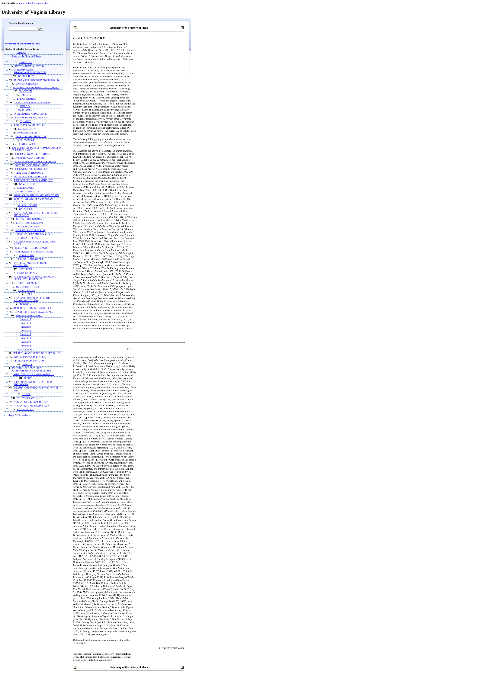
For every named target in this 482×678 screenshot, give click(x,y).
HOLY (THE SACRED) (28, 283)
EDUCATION (25, 91)
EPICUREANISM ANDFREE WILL (32, 118)
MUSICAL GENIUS (27, 205)
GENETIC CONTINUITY (27, 192)
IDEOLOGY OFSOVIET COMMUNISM (32, 308)
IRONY (28, 378)
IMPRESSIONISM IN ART (29, 315)
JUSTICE (26, 394)
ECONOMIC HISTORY (26, 84)
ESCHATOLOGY (26, 129)
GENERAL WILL (25, 188)
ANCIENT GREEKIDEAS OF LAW (31, 402)
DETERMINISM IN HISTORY (29, 66)
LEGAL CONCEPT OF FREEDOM (30, 176)
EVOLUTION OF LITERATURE (30, 136)
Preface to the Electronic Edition (26, 56)
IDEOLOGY (25, 304)
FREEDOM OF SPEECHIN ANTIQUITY (33, 180)
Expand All (24, 415)
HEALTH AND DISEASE (27, 238)
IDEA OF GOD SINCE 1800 (29, 223)
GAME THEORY (27, 184)
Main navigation (40, 3)
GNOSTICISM (26, 209)
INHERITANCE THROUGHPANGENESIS (33, 374)
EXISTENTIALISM (27, 144)
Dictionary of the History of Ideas (22, 43)
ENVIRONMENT (25, 110)
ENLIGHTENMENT (26, 99)
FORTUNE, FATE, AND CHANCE (31, 165)
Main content (25, 3)
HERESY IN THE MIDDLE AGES (31, 248)
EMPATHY (26, 95)
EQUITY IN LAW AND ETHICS (29, 125)
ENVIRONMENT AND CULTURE (30, 114)
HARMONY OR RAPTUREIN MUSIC (33, 234)
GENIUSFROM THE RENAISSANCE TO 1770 (36, 195)
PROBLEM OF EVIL (27, 133)
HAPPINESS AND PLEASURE (30, 230)
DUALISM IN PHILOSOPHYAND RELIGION (36, 80)
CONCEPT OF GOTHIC (28, 227)
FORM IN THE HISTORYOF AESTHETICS (35, 161)
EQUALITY (25, 121)
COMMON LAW (25, 409)
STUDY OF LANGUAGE (29, 398)
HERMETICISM (26, 255)
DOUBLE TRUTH (26, 76)
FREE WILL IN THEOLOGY (29, 173)
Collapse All (12, 415)
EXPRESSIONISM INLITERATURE (32, 154)
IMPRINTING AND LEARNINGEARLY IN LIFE (36, 353)
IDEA (29, 294)
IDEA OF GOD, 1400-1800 (29, 219)
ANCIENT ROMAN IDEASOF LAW (31, 406)
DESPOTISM (25, 62)
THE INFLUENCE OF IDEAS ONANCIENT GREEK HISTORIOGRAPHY (35, 278)
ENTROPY (25, 106)
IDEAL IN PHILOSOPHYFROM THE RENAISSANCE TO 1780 (32, 299)
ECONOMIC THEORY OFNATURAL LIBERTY (36, 87)
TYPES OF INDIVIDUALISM (29, 361)
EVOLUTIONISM (25, 140)
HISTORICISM (26, 269)
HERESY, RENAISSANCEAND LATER (34, 252)
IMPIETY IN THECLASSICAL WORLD (34, 312)
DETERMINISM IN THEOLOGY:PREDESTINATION (30, 71)
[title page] (21, 52)
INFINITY (27, 364)
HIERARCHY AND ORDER (29, 259)
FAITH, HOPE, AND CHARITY (30, 158)
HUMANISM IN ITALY (27, 287)
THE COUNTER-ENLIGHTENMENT (32, 102)
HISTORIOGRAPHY (27, 273)
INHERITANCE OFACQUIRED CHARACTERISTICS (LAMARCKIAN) (31, 369)
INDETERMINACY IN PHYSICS (30, 357)
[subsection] (25, 319)
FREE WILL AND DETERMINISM (31, 169)
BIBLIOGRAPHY (26, 350)
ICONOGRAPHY (26, 290)
